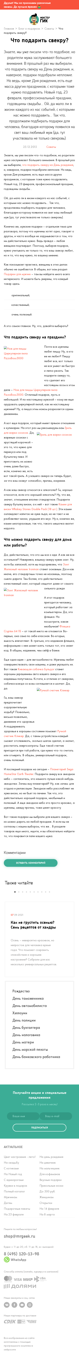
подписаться (39, 1127)
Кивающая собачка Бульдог (36, 669)
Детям (8, 1203)
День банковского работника (36, 1056)
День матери (23, 1042)
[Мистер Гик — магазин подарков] (39, 19)
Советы (51, 147)
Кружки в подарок (15, 1186)
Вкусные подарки (51, 1180)
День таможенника (28, 998)
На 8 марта (47, 1214)
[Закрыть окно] (72, 5)
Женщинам (46, 1197)
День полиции (24, 1020)
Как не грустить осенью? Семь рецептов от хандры (33, 924)
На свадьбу (11, 1163)
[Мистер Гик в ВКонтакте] (7, 1305)
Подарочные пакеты (17, 1209)
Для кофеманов (50, 1174)
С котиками (11, 1168)
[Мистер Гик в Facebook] (14, 1305)
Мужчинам (10, 1197)
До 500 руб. (47, 1191)
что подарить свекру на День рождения (47, 165)
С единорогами (14, 1180)
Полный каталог (14, 1191)
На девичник (48, 1163)
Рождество (21, 990)
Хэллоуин (19, 1012)
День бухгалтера (26, 1027)
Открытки (46, 1203)
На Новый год (13, 1174)
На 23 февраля (14, 1214)
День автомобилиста (29, 1005)
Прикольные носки (51, 1186)
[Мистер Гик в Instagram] (30, 1305)
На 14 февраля (49, 1209)
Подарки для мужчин (17, 274)
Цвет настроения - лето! (19, 1157)
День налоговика (26, 1034)
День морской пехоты (30, 1049)
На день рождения (51, 1157)
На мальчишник (50, 1168)
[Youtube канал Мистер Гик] (22, 1305)
